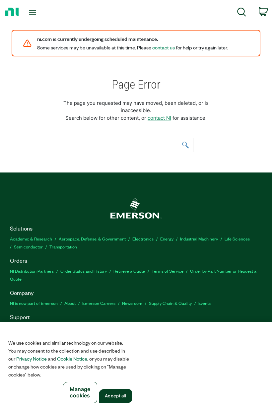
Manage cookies (80, 392)
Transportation (63, 246)
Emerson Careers (98, 303)
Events (204, 303)
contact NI (159, 118)
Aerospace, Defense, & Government (92, 239)
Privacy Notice (31, 358)
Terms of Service (167, 271)
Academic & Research (31, 239)
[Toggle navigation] (41, 12)
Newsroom (132, 303)
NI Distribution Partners (32, 271)
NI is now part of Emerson (34, 303)
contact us (163, 47)
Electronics (143, 239)
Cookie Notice (72, 358)
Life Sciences (237, 239)
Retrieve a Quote (129, 271)
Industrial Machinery (199, 239)
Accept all (115, 395)
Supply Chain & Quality (170, 303)
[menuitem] (241, 13)
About (70, 303)
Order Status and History (83, 271)
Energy (166, 239)
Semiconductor (28, 246)
